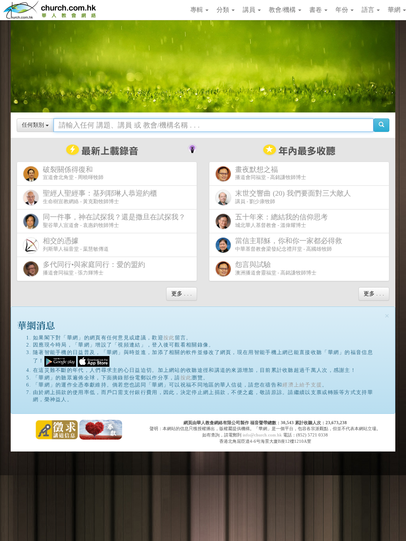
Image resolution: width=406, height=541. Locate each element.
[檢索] (381, 125)
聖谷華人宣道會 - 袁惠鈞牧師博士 (114, 220)
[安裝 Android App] (60, 361)
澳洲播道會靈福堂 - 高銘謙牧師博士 (275, 268)
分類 (223, 9)
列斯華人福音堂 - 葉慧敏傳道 (76, 244)
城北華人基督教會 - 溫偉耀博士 (281, 220)
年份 (342, 9)
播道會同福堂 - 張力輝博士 (94, 268)
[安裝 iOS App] (93, 361)
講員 (250, 9)
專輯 (197, 9)
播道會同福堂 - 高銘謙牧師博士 (270, 173)
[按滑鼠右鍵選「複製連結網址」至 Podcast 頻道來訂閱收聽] (192, 148)
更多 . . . (181, 294)
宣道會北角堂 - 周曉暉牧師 (73, 173)
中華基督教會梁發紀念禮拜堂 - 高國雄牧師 (288, 244)
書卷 (316, 9)
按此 (169, 338)
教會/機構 (283, 9)
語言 (369, 9)
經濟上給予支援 (302, 385)
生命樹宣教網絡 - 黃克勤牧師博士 (100, 196)
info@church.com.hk (262, 434)
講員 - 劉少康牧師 (293, 196)
